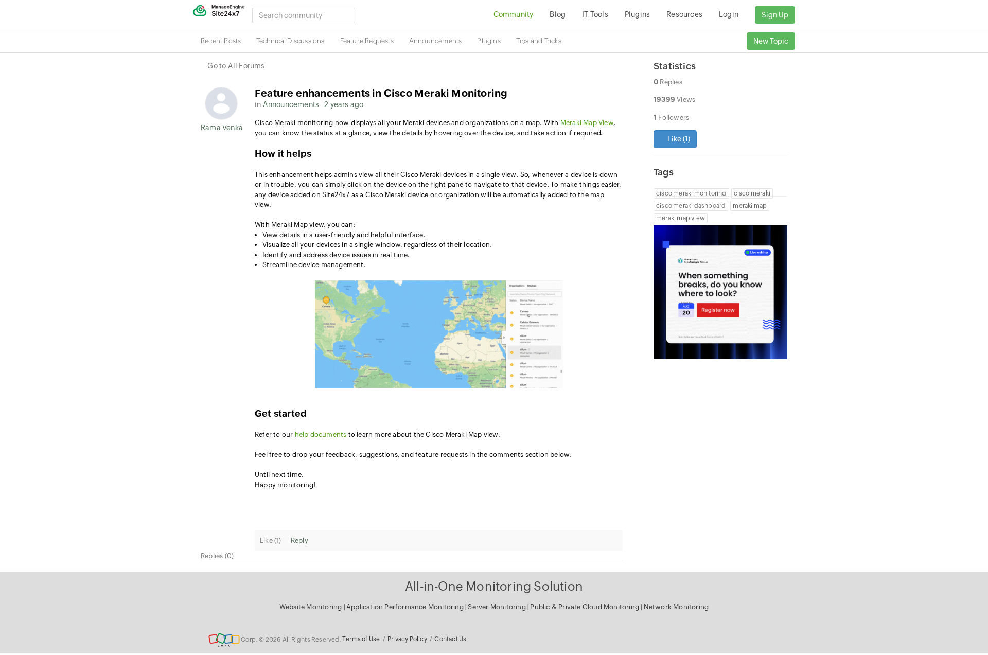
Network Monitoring (676, 607)
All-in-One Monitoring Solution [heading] (494, 586)
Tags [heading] (664, 172)
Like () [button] (678, 139)
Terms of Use (361, 639)
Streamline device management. (314, 265)
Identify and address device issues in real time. (337, 255)
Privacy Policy (407, 639)
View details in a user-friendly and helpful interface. (344, 235)
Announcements (435, 41)
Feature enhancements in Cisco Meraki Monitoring (381, 93)
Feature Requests (367, 41)
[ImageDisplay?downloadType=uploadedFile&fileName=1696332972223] (439, 334)
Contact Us (450, 639)
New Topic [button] (770, 41)
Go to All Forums (235, 66)
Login (728, 14)
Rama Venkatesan (221, 127)
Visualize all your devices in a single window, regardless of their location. (377, 245)
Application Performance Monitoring (405, 607)
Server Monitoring (497, 607)
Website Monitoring (310, 607)
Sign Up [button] (775, 15)
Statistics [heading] (675, 66)
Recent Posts (221, 41)
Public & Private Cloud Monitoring (585, 607)
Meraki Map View (586, 123)
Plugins (488, 41)
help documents (321, 434)
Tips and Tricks (538, 41)
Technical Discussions (290, 41)
